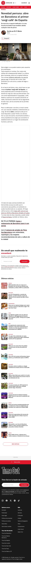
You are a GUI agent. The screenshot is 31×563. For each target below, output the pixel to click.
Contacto (4, 510)
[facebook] (6, 500)
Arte (21, 7)
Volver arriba (17, 462)
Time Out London (6, 543)
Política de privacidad (7, 518)
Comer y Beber (16, 7)
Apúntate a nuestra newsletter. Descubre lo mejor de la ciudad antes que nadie (14, 257)
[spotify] (15, 500)
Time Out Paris (5, 548)
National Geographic (23, 521)
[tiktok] (19, 500)
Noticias (3, 7)
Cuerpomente (21, 526)
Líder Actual (21, 529)
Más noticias (15, 444)
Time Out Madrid (6, 540)
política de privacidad (9, 266)
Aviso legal (4, 515)
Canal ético (4, 523)
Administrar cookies (6, 526)
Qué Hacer (9, 7)
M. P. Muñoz (18, 31)
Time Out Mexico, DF (7, 551)
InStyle (19, 518)
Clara (19, 523)
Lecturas (20, 510)
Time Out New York (6, 546)
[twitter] (11, 500)
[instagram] (2, 500)
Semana (20, 513)
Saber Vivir (20, 532)
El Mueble (20, 515)
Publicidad (4, 513)
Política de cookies (6, 521)
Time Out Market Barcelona (6, 537)
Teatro (25, 7)
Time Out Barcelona (6, 533)
